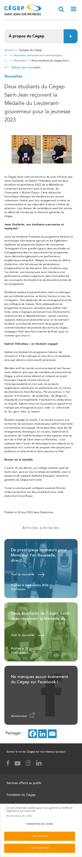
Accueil (8, 50)
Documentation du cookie (19, 816)
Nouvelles (20, 60)
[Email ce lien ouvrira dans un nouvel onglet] (52, 733)
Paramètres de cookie (39, 824)
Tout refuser (40, 836)
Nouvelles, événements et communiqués (38, 55)
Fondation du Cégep (21, 795)
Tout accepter (40, 848)
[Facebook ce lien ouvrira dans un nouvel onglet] (32, 733)
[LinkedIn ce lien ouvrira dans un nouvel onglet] (42, 733)
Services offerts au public (24, 783)
